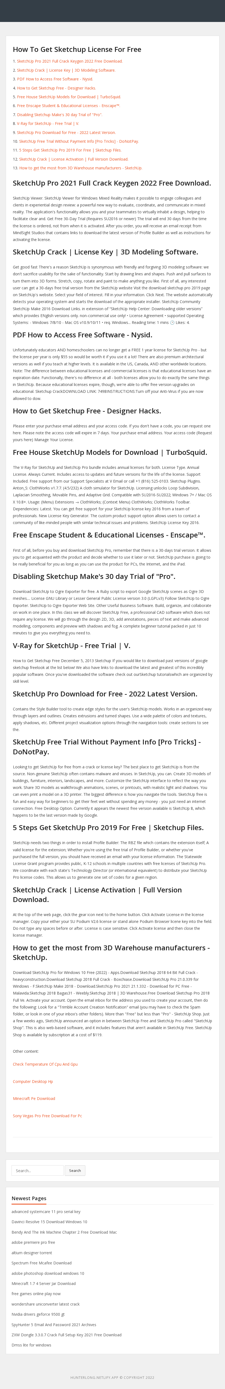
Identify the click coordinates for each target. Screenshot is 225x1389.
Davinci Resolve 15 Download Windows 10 (49, 1221)
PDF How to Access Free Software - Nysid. (55, 79)
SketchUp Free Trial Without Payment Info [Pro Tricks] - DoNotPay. (79, 141)
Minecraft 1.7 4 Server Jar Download (44, 1283)
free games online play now (36, 1293)
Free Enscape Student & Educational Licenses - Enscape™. (68, 105)
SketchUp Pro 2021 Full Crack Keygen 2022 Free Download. (70, 61)
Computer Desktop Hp (33, 1081)
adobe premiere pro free (33, 1242)
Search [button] (75, 1170)
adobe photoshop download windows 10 (48, 1273)
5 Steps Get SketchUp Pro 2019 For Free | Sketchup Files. (70, 150)
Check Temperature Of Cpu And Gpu (45, 1064)
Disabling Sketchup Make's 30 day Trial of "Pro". (59, 114)
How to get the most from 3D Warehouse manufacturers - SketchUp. (80, 167)
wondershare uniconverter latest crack (46, 1304)
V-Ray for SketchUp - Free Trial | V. (48, 123)
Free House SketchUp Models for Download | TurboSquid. (69, 96)
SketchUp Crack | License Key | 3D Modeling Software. (66, 70)
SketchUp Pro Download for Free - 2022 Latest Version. (66, 132)
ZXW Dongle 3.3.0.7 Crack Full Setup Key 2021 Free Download (67, 1334)
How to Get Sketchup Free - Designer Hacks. (56, 88)
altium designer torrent (32, 1252)
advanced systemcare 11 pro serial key (46, 1211)
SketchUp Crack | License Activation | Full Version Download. (73, 159)
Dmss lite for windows (31, 1345)
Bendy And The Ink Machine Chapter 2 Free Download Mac (64, 1232)
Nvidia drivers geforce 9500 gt (38, 1314)
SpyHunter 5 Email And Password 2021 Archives (54, 1324)
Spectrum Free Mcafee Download (42, 1262)
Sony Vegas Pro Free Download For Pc (47, 1115)
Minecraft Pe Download (34, 1098)
